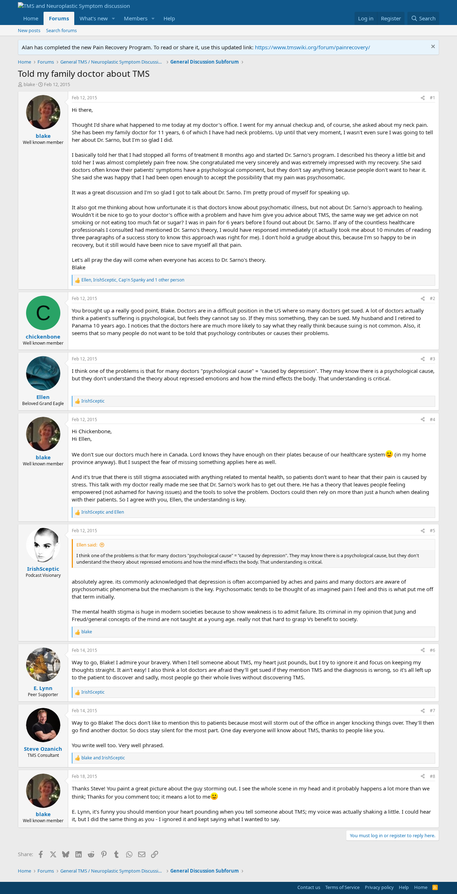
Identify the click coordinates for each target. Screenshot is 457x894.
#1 (432, 98)
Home (30, 18)
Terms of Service (342, 887)
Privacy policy (379, 887)
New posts (29, 30)
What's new (94, 18)
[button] (114, 18)
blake (29, 84)
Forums (59, 18)
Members (135, 18)
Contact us (308, 887)
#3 (432, 359)
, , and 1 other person (132, 280)
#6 (432, 650)
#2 (432, 298)
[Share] (422, 98)
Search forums (61, 30)
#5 (432, 531)
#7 (432, 711)
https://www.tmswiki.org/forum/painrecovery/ (312, 47)
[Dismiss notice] (432, 47)
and (102, 512)
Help (169, 18)
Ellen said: (86, 544)
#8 (432, 776)
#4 (432, 419)
